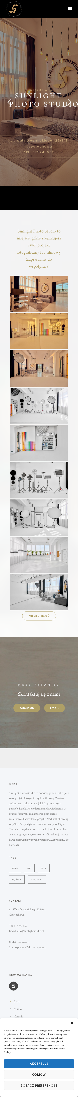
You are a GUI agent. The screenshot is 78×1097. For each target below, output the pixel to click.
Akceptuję (39, 1064)
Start (17, 1001)
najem (43, 868)
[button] (72, 1023)
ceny (29, 868)
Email (54, 708)
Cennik (18, 1016)
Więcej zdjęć (39, 616)
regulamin (16, 879)
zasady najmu (37, 879)
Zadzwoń (26, 708)
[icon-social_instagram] (13, 986)
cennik (15, 868)
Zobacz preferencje (39, 1085)
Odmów (39, 1074)
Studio (18, 1009)
